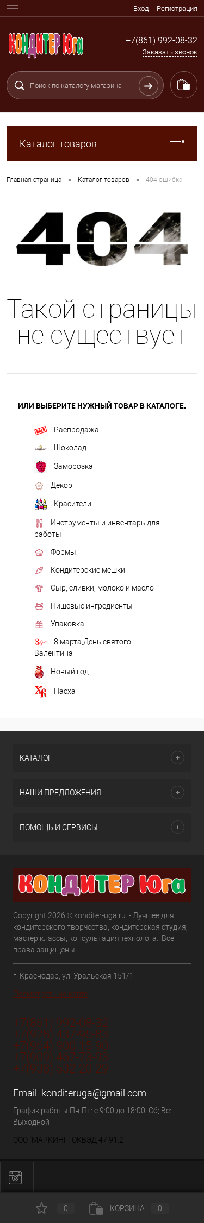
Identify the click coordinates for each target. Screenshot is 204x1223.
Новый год (70, 671)
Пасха (65, 691)
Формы (63, 552)
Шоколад (70, 447)
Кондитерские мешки (88, 570)
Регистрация (177, 8)
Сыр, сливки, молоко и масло (102, 588)
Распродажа (76, 429)
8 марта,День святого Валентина (82, 647)
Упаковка (67, 623)
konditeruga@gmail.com (93, 1093)
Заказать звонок (170, 52)
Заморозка (73, 466)
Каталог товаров (58, 143)
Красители (72, 503)
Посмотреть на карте (50, 993)
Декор (61, 485)
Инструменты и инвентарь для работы (97, 528)
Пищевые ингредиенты (92, 605)
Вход (141, 8)
